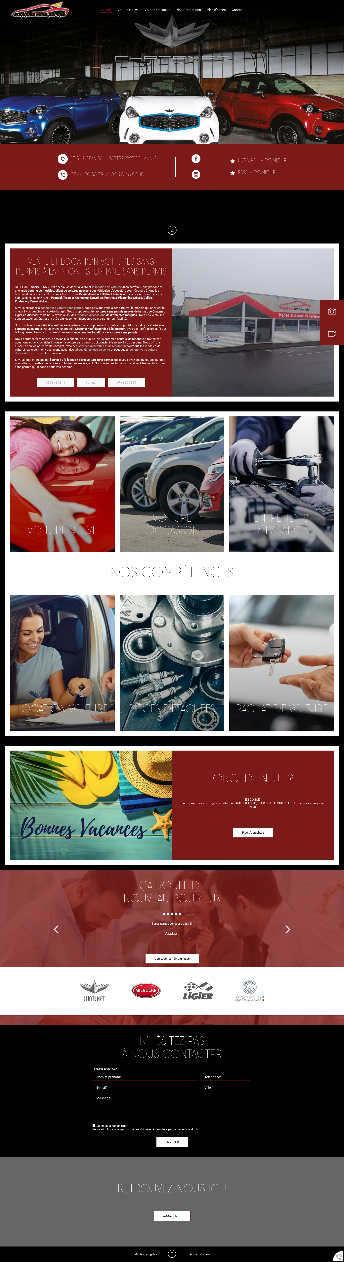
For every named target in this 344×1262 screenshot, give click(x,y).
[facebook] (196, 159)
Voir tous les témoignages (172, 958)
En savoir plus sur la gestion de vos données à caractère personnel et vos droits (145, 1129)
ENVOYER (172, 1142)
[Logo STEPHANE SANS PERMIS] (40, 10)
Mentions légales (145, 1254)
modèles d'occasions (91, 315)
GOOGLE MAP (172, 1216)
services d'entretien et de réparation (102, 346)
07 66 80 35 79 (87, 175)
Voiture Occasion (157, 10)
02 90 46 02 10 (127, 175)
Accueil (106, 10)
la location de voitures (107, 287)
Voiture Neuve (128, 10)
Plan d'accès (216, 10)
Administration (200, 1254)
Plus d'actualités (253, 832)
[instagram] (196, 175)
